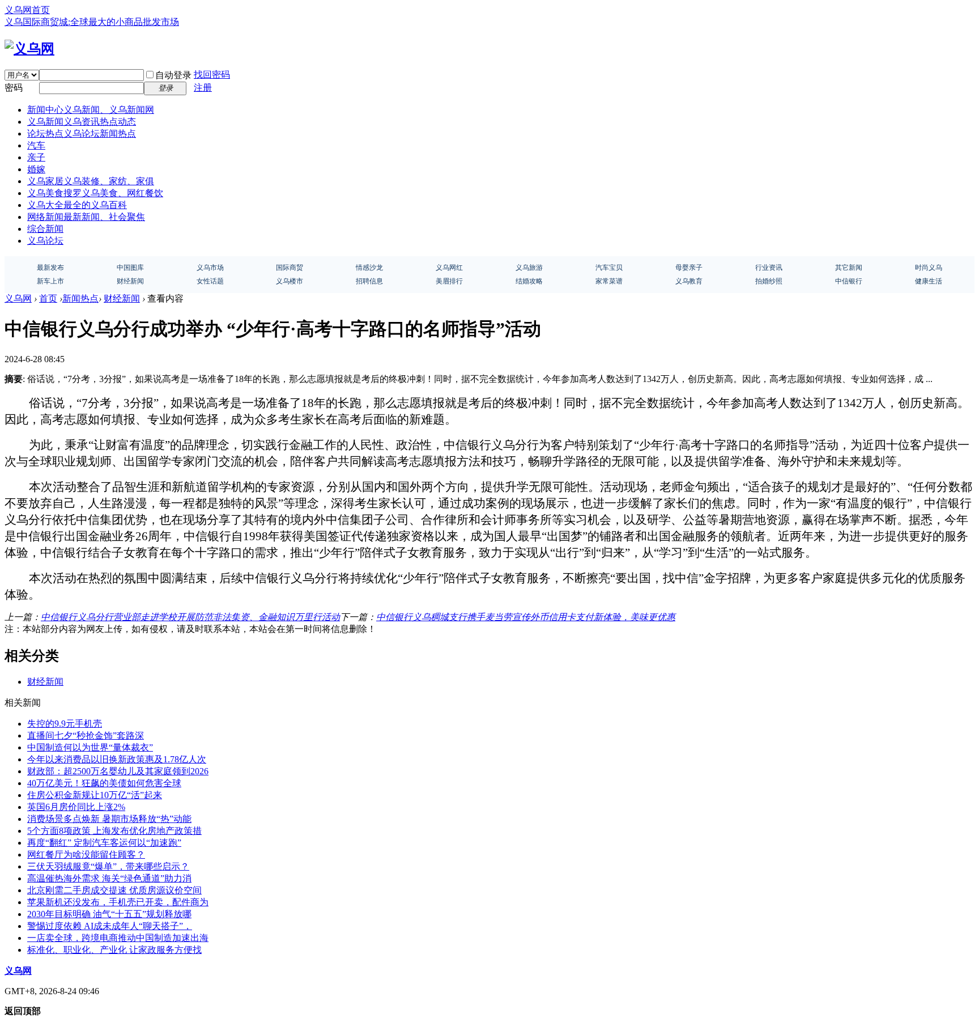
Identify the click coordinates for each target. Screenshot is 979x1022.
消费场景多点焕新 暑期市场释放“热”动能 (109, 819)
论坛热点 (81, 133)
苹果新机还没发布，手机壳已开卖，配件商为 (117, 902)
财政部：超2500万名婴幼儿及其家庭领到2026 (117, 771)
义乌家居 (90, 181)
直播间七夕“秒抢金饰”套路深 (85, 735)
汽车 (36, 145)
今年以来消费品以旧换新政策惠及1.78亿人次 (116, 759)
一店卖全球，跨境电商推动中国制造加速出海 (117, 938)
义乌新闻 (81, 121)
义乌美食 (95, 193)
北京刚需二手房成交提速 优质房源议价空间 (114, 890)
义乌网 (18, 298)
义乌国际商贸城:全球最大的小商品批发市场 (92, 22)
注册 (203, 87)
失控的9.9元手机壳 (64, 723)
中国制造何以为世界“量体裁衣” (90, 747)
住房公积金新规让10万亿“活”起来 (94, 795)
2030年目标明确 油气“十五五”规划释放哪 (109, 914)
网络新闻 (86, 217)
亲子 (36, 157)
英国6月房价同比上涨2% (76, 807)
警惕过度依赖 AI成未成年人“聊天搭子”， (109, 926)
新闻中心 (90, 110)
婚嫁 (36, 169)
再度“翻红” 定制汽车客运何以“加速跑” (104, 842)
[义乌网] (29, 48)
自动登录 (173, 75)
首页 (48, 298)
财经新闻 (122, 298)
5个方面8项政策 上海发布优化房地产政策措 (114, 831)
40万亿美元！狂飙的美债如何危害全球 (104, 783)
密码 (14, 87)
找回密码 (212, 74)
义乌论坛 (45, 240)
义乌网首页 (27, 10)
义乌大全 (77, 205)
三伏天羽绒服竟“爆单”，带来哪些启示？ (108, 866)
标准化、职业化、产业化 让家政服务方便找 (114, 950)
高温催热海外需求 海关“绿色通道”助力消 (109, 878)
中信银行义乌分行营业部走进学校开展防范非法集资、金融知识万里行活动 (190, 617)
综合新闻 (45, 229)
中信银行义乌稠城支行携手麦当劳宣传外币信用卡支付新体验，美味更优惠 (525, 617)
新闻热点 (80, 298)
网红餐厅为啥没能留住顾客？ (86, 854)
